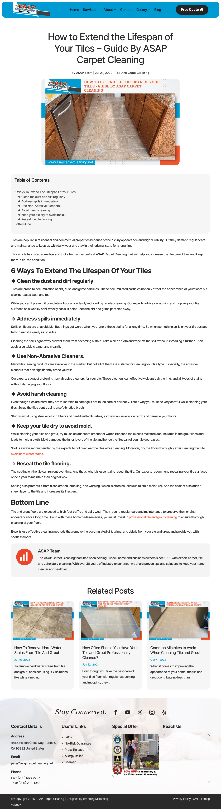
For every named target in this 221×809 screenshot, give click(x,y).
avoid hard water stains (27, 454)
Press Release (74, 749)
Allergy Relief (74, 756)
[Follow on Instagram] (152, 712)
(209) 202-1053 (29, 783)
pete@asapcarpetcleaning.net (32, 763)
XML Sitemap (201, 799)
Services (89, 10)
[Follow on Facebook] (115, 712)
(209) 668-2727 (29, 778)
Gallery (141, 10)
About (108, 10)
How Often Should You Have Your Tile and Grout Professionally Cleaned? (110, 652)
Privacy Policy (182, 799)
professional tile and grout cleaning (153, 517)
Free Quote (190, 9)
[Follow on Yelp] (164, 712)
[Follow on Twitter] (140, 712)
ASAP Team (84, 73)
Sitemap (70, 762)
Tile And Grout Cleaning (132, 73)
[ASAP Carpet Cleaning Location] (186, 757)
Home (74, 10)
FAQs (68, 737)
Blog (157, 10)
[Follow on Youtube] (128, 712)
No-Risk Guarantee (78, 743)
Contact (126, 10)
